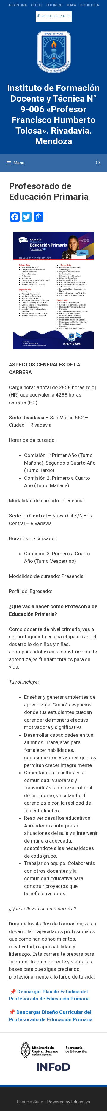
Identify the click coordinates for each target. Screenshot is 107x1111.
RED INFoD (54, 5)
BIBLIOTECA (89, 5)
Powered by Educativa (68, 1101)
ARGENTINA (17, 5)
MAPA (71, 5)
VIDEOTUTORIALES (55, 16)
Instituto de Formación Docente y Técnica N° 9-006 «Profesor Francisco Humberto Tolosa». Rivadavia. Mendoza (53, 114)
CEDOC (36, 5)
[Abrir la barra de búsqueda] (98, 163)
